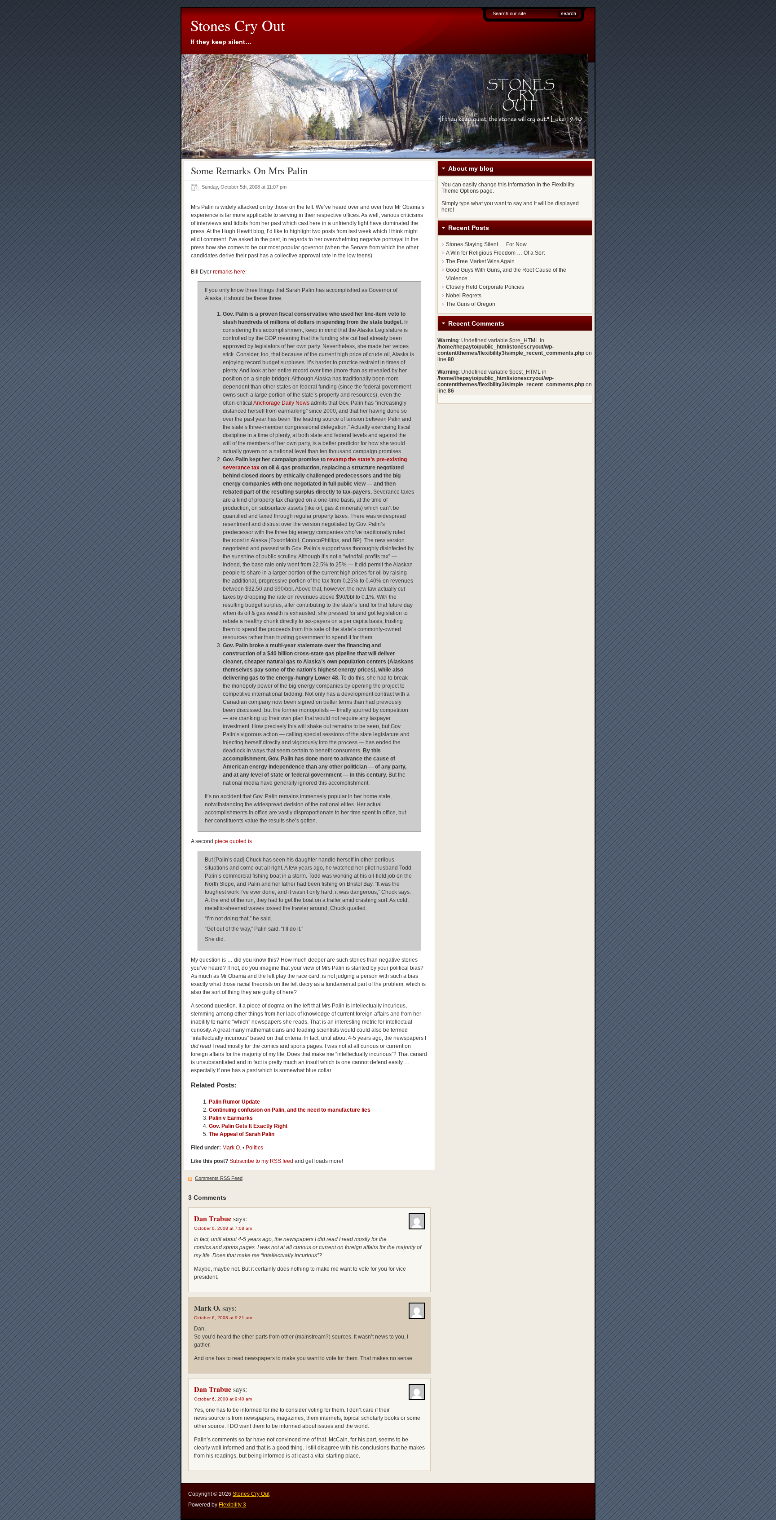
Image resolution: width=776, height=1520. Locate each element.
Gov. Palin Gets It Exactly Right (248, 1126)
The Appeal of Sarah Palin (241, 1134)
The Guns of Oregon (470, 304)
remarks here (229, 272)
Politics (254, 1147)
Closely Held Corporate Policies (485, 287)
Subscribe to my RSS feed (261, 1161)
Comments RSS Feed (218, 1178)
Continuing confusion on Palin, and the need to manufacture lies (289, 1110)
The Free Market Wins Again (480, 261)
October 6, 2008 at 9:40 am (223, 1398)
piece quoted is (233, 841)
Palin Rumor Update (234, 1102)
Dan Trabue (212, 1218)
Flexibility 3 (232, 1505)
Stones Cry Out (237, 25)
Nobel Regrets (463, 295)
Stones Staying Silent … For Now (486, 244)
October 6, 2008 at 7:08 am (223, 1228)
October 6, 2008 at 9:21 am (223, 1317)
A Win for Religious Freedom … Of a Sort (495, 253)
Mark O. (231, 1147)
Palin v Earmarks (231, 1118)
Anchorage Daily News (281, 403)
